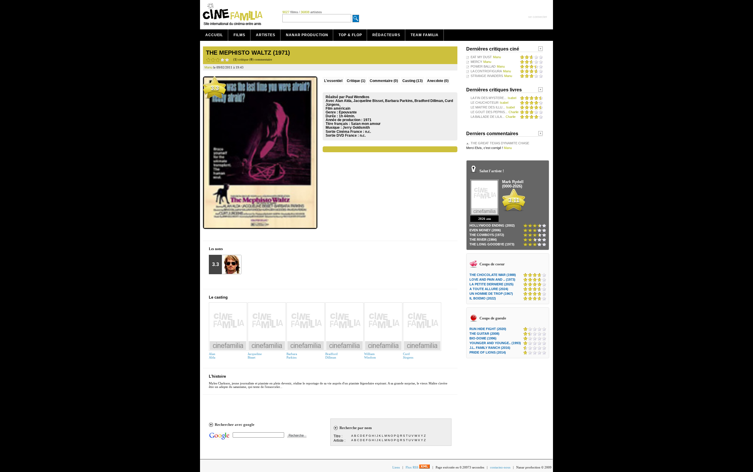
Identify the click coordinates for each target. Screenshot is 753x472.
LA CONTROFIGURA (486, 71)
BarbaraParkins (291, 355)
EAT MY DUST (481, 57)
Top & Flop (350, 35)
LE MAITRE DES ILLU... (488, 107)
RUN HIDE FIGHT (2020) (487, 329)
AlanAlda (212, 355)
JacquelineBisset (255, 355)
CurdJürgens (408, 355)
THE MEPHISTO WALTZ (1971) (248, 52)
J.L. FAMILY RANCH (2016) (489, 347)
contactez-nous (500, 467)
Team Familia (425, 35)
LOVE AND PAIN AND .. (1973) (492, 279)
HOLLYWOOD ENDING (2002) (492, 225)
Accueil (214, 35)
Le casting (218, 297)
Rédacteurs (386, 35)
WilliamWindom (370, 355)
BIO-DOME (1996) (483, 338)
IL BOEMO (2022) (482, 298)
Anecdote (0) (438, 81)
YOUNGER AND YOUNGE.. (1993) (495, 343)
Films (239, 35)
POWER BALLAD (483, 66)
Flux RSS (412, 467)
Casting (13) (412, 81)
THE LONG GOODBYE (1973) (491, 244)
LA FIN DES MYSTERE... (489, 98)
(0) (384, 81)
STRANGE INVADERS (487, 76)
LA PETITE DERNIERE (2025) (491, 284)
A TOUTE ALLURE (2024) (488, 289)
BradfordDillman (331, 355)
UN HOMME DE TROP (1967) (491, 293)
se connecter (537, 17)
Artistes (265, 35)
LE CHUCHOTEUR (485, 102)
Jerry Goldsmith (356, 127)
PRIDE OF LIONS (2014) (487, 352)
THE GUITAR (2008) (484, 333)
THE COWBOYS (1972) (486, 235)
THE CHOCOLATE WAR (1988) (492, 275)
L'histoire (217, 376)
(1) (356, 81)
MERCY (476, 61)
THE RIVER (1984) (483, 239)
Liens (396, 467)
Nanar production (307, 35)
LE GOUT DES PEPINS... (489, 112)
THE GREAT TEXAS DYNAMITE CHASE (500, 143)
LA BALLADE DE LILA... (487, 116)
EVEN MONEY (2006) (485, 230)
